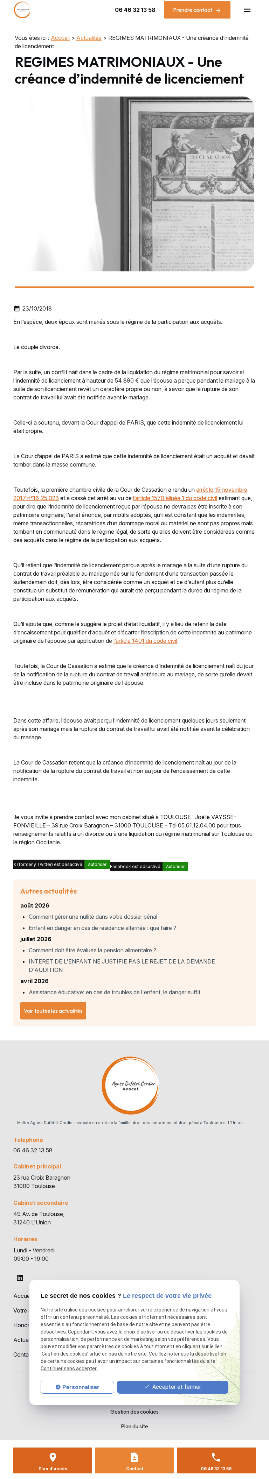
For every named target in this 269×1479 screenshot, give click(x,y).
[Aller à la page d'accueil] (22, 10)
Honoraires (27, 1325)
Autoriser (97, 864)
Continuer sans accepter (69, 1368)
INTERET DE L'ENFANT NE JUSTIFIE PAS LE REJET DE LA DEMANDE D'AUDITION (122, 965)
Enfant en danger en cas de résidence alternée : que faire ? (102, 927)
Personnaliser (80, 1387)
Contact (23, 1354)
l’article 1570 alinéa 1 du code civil (175, 498)
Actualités (89, 37)
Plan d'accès (53, 1468)
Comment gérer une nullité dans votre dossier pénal (93, 916)
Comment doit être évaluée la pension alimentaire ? (92, 950)
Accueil (60, 37)
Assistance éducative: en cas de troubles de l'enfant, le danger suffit (114, 992)
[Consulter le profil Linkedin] (20, 1278)
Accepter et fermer (176, 1387)
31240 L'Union (40, 1218)
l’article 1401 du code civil (145, 640)
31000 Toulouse (42, 1181)
